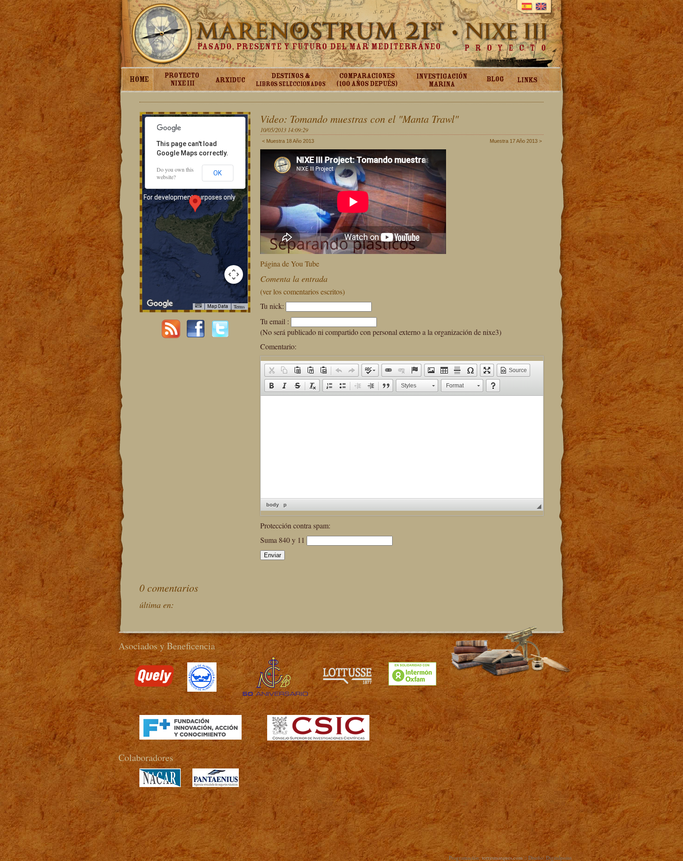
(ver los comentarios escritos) (302, 291)
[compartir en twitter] (220, 335)
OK (217, 173)
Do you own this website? (175, 173)
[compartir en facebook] (195, 335)
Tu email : (274, 321)
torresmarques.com (502, 857)
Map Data (217, 306)
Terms (239, 306)
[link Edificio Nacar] (160, 784)
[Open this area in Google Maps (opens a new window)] (159, 304)
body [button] (272, 504)
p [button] (285, 504)
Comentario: (278, 346)
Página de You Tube (289, 263)
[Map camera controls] (233, 274)
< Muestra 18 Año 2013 (288, 141)
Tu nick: (272, 306)
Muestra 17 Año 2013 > (516, 141)
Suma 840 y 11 (283, 540)
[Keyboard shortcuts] (198, 305)
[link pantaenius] (215, 784)
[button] (271, 370)
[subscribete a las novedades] (171, 335)
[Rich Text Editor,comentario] (402, 447)
